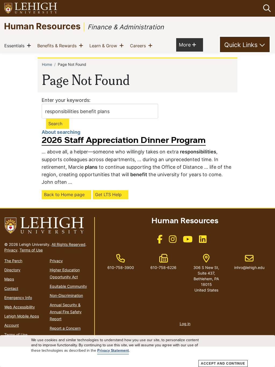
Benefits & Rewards (58, 45)
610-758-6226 (163, 267)
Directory (12, 269)
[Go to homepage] (47, 225)
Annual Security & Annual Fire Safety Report (66, 312)
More (187, 44)
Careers (139, 45)
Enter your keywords (65, 100)
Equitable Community (68, 286)
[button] (266, 8)
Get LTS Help (108, 194)
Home (47, 64)
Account (11, 325)
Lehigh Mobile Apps (21, 316)
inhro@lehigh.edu (249, 262)
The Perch (13, 260)
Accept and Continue (223, 363)
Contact (11, 288)
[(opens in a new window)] (31, 8)
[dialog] (137, 351)
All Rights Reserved (68, 244)
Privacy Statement (113, 350)
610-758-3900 (120, 267)
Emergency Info (18, 297)
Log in (185, 323)
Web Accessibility (19, 307)
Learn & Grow (104, 45)
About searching (61, 132)
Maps (9, 279)
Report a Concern (65, 328)
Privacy (10, 250)
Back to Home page (64, 194)
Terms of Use (31, 250)
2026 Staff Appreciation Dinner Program (124, 140)
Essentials (15, 45)
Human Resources (42, 26)
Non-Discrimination (66, 295)
